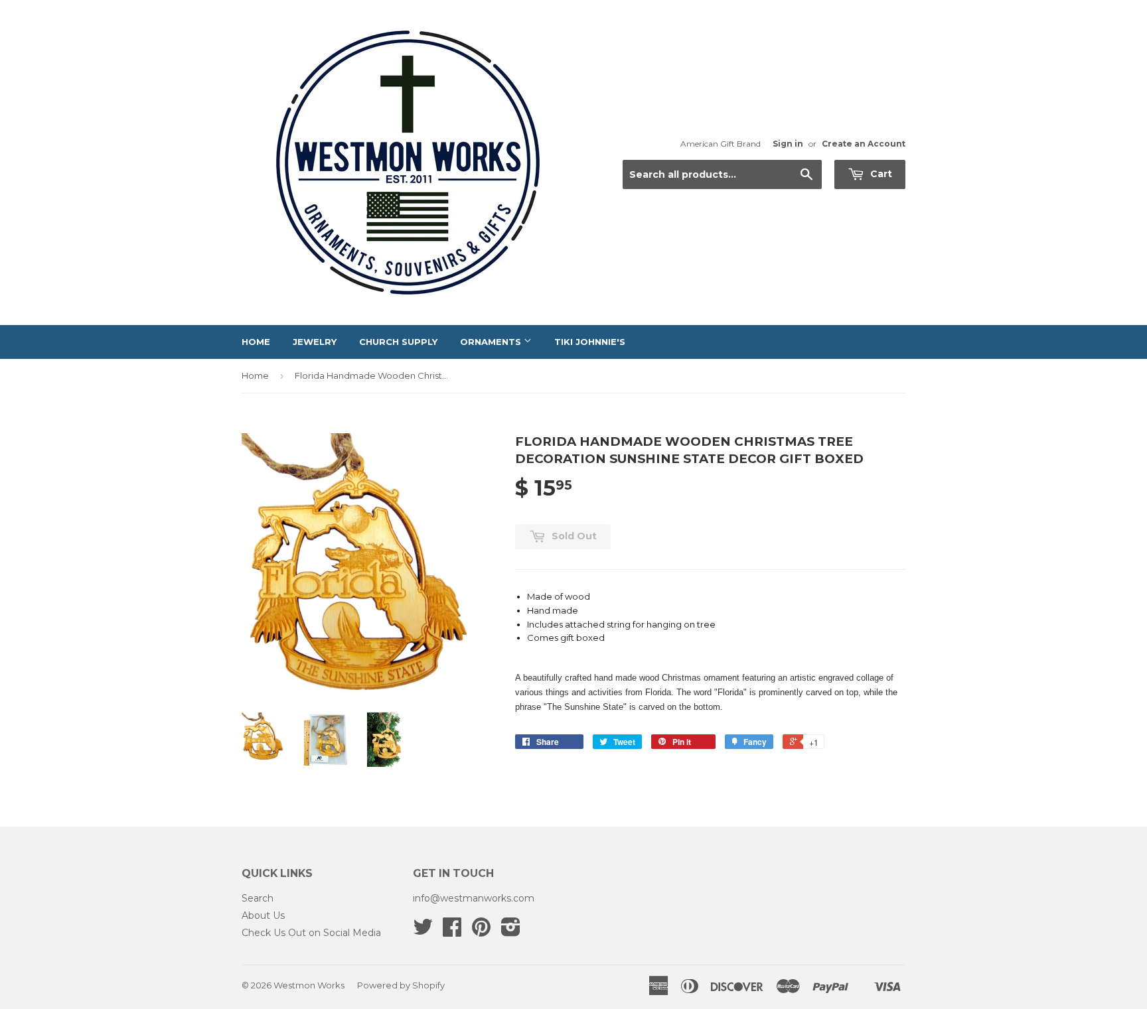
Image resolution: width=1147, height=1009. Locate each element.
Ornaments (492, 341)
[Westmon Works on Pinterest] (481, 931)
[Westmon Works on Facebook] (452, 931)
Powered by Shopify (401, 985)
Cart (880, 174)
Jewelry (315, 341)
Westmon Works (308, 985)
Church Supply (398, 341)
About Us (263, 915)
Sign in (788, 144)
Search (257, 898)
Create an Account (863, 144)
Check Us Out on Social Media (311, 933)
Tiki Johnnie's (589, 341)
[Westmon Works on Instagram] (510, 931)
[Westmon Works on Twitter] (423, 931)
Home (256, 341)
